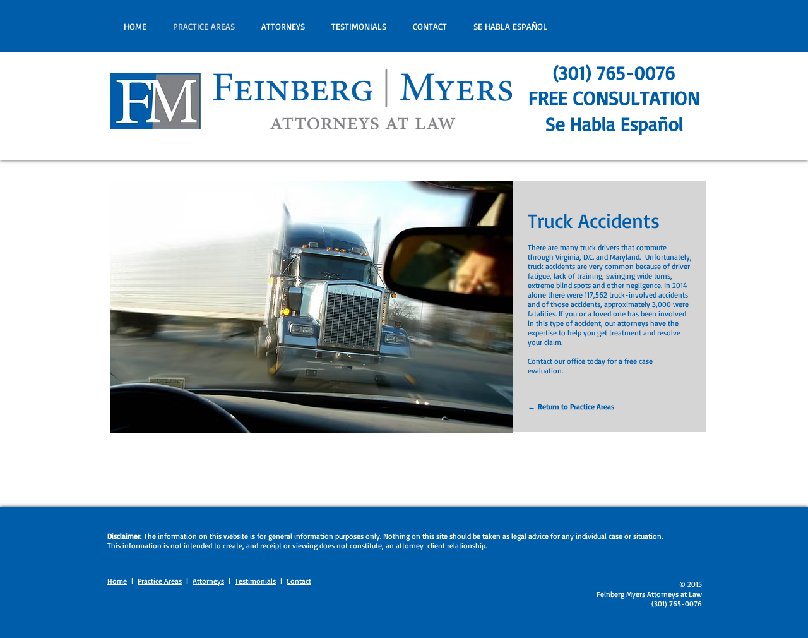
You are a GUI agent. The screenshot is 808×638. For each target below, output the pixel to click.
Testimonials (255, 581)
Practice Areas (160, 581)
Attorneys (208, 581)
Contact (299, 581)
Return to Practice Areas (576, 406)
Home (117, 581)
